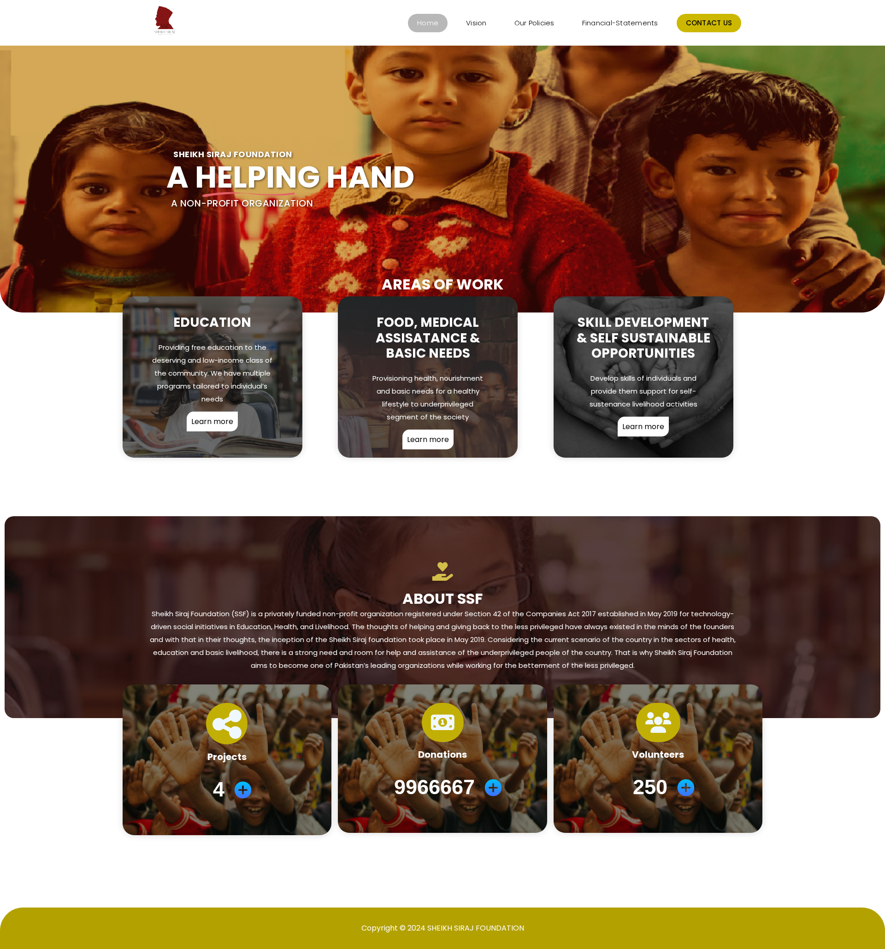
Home (427, 23)
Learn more (212, 421)
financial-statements (620, 23)
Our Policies (534, 23)
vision (476, 23)
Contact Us (709, 23)
